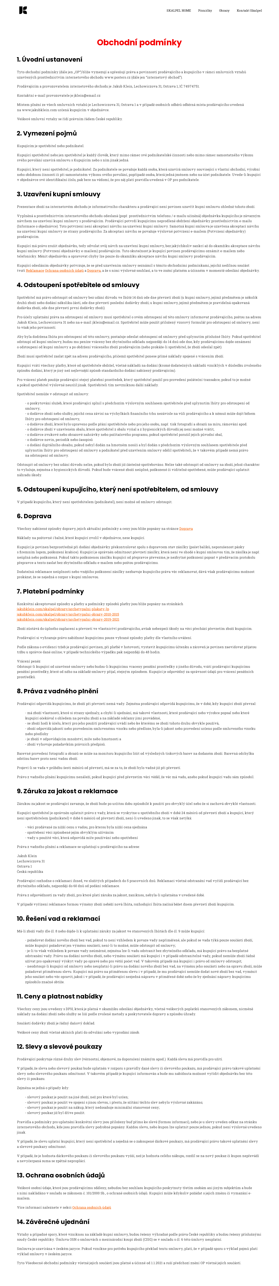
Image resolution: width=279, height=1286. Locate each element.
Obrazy (224, 10)
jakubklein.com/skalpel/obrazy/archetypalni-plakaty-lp (63, 609)
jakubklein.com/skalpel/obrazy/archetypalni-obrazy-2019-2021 (68, 619)
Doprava (94, 270)
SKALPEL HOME (179, 10)
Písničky (205, 10)
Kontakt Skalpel (249, 10)
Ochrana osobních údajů (64, 270)
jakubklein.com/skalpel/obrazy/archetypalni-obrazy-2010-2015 (68, 614)
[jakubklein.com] (23, 10)
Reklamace (35, 270)
